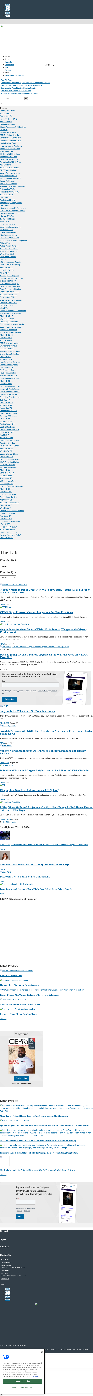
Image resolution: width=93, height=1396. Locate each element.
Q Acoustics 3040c (7, 189)
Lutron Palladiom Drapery (10, 173)
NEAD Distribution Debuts (10, 213)
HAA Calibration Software (10, 362)
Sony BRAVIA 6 (6, 113)
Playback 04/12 (6, 419)
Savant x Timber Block (9, 454)
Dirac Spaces (5, 205)
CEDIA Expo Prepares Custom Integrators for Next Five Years (36, 612)
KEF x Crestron (6, 122)
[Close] (41, 1352)
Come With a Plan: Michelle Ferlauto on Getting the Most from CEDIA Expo (34, 864)
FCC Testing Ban (6, 340)
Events (8, 67)
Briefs (8, 83)
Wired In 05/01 (6, 359)
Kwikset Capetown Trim (11, 975)
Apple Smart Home (7, 200)
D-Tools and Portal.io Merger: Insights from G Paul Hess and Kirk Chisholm (44, 770)
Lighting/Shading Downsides (11, 278)
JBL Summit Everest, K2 (9, 284)
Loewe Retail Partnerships (10, 327)
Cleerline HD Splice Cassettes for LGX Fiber (20, 1004)
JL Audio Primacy (7, 349)
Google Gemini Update (9, 365)
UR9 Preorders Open (8, 481)
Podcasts (46, 83)
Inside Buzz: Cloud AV (8, 527)
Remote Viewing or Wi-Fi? (10, 535)
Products (14, 83)
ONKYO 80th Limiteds (8, 170)
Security (33, 88)
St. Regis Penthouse (8, 467)
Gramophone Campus (8, 346)
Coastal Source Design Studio (12, 324)
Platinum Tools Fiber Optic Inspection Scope (19, 985)
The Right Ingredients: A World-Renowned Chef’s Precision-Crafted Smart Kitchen (37, 1170)
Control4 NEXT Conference (10, 138)
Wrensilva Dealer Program (10, 313)
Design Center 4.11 (7, 424)
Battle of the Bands (7, 427)
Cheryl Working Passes (9, 292)
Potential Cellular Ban (8, 303)
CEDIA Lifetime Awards (9, 135)
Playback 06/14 (6, 267)
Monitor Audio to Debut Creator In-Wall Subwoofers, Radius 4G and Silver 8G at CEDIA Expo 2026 (46, 591)
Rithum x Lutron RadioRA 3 (10, 178)
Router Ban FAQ (6, 408)
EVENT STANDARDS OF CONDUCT (46, 1349)
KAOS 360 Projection (8, 184)
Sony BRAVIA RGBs (7, 297)
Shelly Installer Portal (8, 294)
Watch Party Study (7, 254)
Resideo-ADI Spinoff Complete (12, 186)
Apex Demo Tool (6, 151)
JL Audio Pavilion (7, 270)
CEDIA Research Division (10, 343)
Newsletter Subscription (14, 75)
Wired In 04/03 (6, 451)
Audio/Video (11, 88)
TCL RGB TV (5, 400)
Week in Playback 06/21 (9, 251)
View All (3, 1019)
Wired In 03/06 (6, 519)
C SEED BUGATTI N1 (8, 281)
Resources (9, 65)
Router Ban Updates (8, 373)
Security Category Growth (10, 459)
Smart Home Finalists (8, 176)
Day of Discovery (7, 319)
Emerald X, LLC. (9, 1345)
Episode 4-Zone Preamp (10, 397)
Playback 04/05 (6, 448)
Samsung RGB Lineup (8, 416)
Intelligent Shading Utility (10, 521)
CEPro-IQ (35, 93)
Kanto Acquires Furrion (9, 249)
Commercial (27, 85)
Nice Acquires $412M (8, 235)
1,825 (8, 822)
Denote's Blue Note (7, 443)
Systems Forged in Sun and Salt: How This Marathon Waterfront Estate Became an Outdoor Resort (44, 1125)
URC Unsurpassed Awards (10, 262)
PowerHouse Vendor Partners (12, 511)
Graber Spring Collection (9, 354)
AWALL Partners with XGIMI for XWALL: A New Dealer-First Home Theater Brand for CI (46, 732)
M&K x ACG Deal (6, 438)
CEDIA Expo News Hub (9, 321)
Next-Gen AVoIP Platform (10, 149)
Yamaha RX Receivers (8, 330)
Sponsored (38, 83)
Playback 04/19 (6, 403)
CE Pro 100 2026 (6, 305)
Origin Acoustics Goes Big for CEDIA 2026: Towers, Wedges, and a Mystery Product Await (44, 630)
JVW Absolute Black (8, 143)
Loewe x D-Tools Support (10, 389)
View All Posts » (7, 85)
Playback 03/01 (6, 538)
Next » (13, 822)
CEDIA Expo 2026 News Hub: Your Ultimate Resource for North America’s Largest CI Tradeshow (44, 844)
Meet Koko (4, 222)
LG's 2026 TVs (5, 524)
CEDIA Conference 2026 (9, 430)
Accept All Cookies (22, 1381)
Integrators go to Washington (11, 146)
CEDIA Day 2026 (6, 457)
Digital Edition (16, 93)
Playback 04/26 (6, 381)
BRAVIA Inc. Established (9, 462)
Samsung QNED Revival (9, 503)
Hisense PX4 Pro (7, 216)
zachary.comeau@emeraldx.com (13, 1267)
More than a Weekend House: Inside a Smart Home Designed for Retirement (34, 1115)
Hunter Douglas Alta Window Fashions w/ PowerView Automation (29, 994)
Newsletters (26, 93)
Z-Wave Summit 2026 (8, 376)
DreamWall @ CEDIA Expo (10, 162)
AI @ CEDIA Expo (7, 500)
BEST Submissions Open (10, 386)
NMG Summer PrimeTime (10, 286)
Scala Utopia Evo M (7, 224)
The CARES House (7, 530)
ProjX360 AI (5, 435)
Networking (18, 85)
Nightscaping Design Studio (11, 203)
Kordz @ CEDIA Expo (8, 157)
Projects (8, 62)
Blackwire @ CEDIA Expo (10, 154)
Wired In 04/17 (6, 405)
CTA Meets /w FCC (7, 367)
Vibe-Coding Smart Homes (10, 351)
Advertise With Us (8, 91)
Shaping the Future (7, 111)
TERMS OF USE (76, 1349)
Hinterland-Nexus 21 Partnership (13, 208)
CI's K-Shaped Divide (8, 413)
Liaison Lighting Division (10, 378)
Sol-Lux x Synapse (7, 513)
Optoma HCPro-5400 (8, 394)
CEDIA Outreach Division (10, 392)
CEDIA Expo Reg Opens (9, 440)
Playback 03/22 (6, 489)
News (3, 83)
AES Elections (5, 165)
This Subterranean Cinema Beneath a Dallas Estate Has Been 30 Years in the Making (38, 1140)
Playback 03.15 (6, 505)
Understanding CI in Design (11, 300)
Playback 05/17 (6, 316)
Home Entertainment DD (9, 192)
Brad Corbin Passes (8, 257)
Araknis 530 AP (6, 478)
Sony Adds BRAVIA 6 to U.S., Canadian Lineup (27, 711)
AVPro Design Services (9, 246)
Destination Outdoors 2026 (10, 140)
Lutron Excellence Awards (10, 227)
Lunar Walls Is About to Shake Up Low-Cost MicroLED (25, 876)
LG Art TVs (4, 308)
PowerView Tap (6, 116)
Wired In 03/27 (6, 475)
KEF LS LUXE (5, 197)
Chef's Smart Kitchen (8, 370)
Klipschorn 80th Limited (9, 167)
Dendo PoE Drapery (8, 181)
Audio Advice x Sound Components (14, 240)
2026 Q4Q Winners (7, 465)
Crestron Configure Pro (9, 232)
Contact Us (5, 1279)
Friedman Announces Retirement (13, 311)
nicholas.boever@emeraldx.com (13, 1276)
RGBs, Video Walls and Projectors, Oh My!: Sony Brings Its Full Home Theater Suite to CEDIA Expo (46, 808)
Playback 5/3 (5, 357)
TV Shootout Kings (7, 219)
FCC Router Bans (6, 484)
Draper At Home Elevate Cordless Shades (18, 1014)
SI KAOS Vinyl (5, 243)
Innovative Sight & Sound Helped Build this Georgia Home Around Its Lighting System (39, 1152)
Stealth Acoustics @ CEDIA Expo (13, 127)
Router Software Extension (10, 332)
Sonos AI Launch (6, 195)
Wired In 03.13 (5, 508)
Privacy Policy (35, 1376)
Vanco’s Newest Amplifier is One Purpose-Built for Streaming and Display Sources (43, 752)
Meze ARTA (4, 273)
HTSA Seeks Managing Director (12, 211)
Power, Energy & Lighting (10, 265)
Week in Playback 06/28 (9, 238)
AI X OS (3, 259)
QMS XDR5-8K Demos (9, 159)
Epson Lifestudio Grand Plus (11, 486)
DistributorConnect (7, 124)
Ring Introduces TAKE (8, 119)
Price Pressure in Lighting (10, 289)
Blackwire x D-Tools (8, 132)
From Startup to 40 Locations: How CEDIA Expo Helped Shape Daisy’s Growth (36, 889)
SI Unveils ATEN (6, 230)
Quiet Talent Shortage (8, 532)
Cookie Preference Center (22, 1387)
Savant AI (3, 130)
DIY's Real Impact (7, 473)
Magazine (7, 93)
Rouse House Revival (8, 497)
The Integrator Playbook (9, 276)
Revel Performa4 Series (9, 446)
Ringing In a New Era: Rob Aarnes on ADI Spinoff (29, 790)
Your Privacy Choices (64, 1349)
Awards (8, 70)
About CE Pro (20, 91)
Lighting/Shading (23, 88)
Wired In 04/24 (6, 384)
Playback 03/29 (6, 470)
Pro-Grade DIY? (6, 516)
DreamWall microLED (8, 411)
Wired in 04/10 (6, 421)
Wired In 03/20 (6, 492)
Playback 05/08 (6, 335)
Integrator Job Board (8, 494)
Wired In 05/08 (6, 338)
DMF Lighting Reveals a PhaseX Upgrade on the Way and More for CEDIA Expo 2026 (44, 655)
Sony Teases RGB (7, 432)
